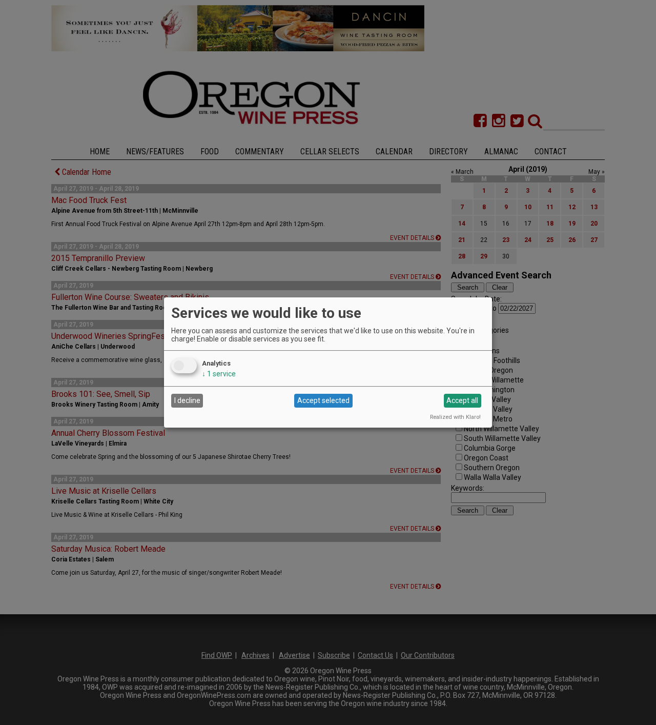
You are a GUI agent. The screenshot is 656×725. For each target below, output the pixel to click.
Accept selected (323, 400)
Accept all (462, 400)
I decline (187, 400)
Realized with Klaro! (455, 417)
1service (219, 374)
